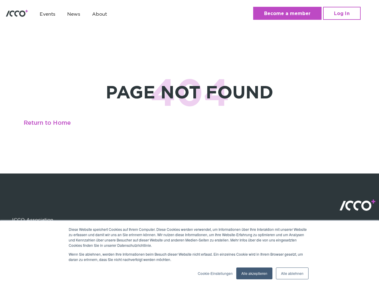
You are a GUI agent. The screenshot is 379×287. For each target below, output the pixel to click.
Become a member (287, 13)
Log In (341, 13)
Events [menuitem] (47, 14)
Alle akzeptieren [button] (254, 273)
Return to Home (47, 123)
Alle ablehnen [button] (292, 273)
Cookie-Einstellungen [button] (215, 273)
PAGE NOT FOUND (189, 91)
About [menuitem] (99, 14)
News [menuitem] (73, 14)
